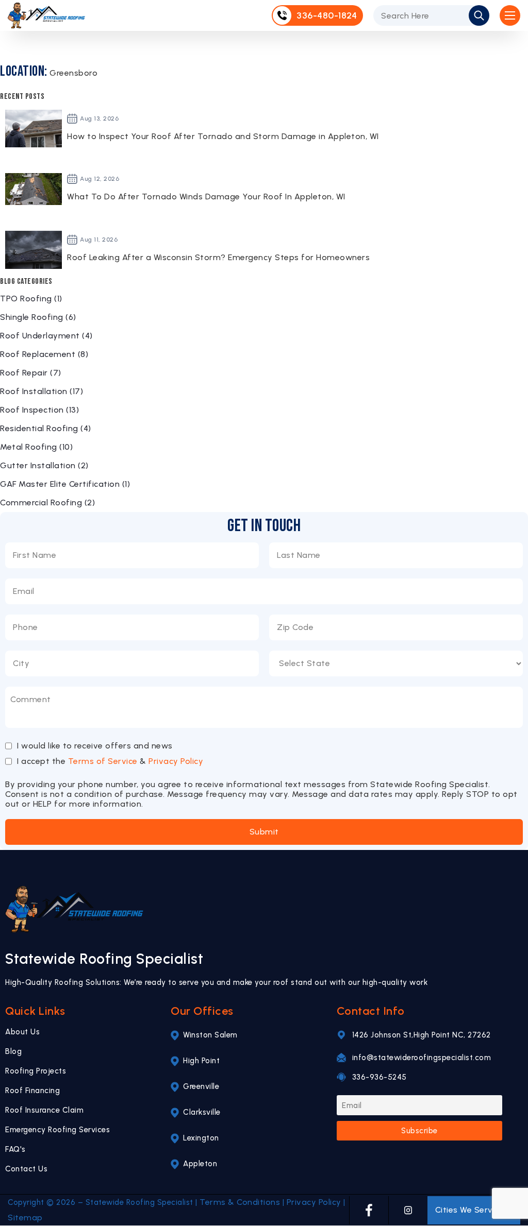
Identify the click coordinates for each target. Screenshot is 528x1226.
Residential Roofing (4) (45, 428)
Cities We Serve (466, 1210)
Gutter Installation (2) (44, 465)
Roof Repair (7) (30, 373)
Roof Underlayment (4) (46, 335)
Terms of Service (103, 761)
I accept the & (110, 761)
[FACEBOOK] (369, 1210)
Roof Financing (32, 1090)
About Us (22, 1031)
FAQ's (15, 1149)
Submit (264, 832)
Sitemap (25, 1217)
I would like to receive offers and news (95, 746)
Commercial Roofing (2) (47, 502)
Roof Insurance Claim (44, 1110)
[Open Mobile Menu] (510, 15)
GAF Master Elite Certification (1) (65, 484)
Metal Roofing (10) (36, 447)
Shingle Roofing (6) (38, 317)
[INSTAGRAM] (408, 1210)
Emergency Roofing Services (57, 1129)
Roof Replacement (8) (44, 354)
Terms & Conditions (240, 1202)
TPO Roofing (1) (31, 298)
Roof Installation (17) (41, 391)
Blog (13, 1051)
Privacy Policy (175, 761)
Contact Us (26, 1168)
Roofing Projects (35, 1071)
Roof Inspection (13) (39, 410)
